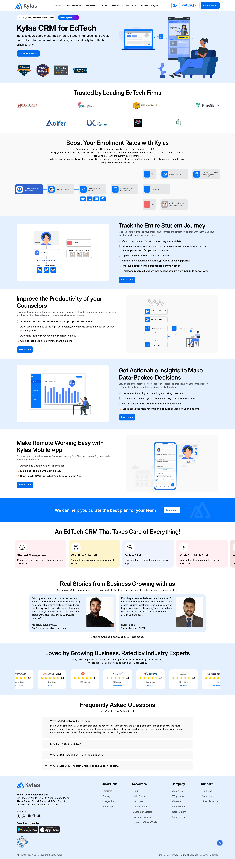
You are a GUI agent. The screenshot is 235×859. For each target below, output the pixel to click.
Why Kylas (178, 796)
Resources (115, 6)
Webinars (138, 801)
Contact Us (178, 816)
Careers (176, 801)
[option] (40, 554)
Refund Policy (162, 855)
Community (208, 796)
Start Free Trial (189, 5)
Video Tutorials (210, 801)
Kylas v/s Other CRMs (145, 822)
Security (204, 855)
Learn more (127, 279)
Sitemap (214, 855)
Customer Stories (142, 811)
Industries (90, 6)
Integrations (109, 801)
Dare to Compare (75, 6)
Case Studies (140, 806)
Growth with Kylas (149, 6)
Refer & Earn (132, 6)
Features (57, 6)
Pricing (104, 6)
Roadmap (107, 806)
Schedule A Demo (28, 53)
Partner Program (142, 816)
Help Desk (207, 790)
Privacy (174, 855)
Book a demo (210, 5)
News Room (179, 806)
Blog (135, 790)
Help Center (140, 796)
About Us (177, 790)
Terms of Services (189, 855)
